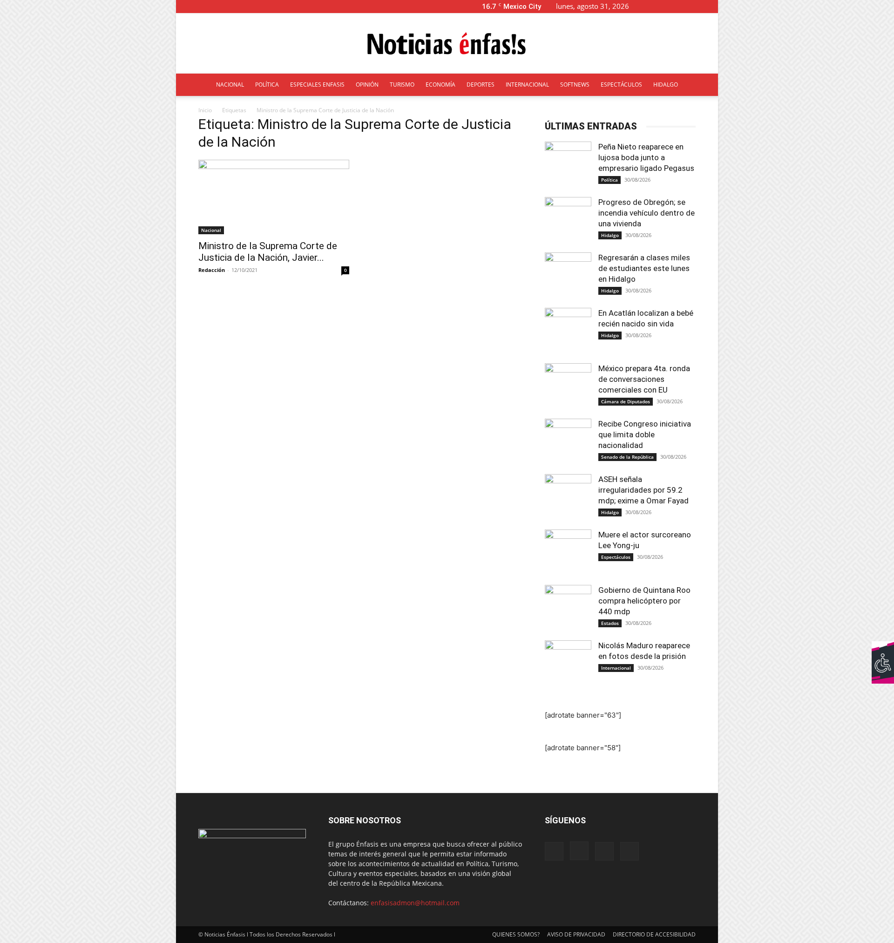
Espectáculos (615, 557)
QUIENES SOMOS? (516, 934)
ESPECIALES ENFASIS (317, 84)
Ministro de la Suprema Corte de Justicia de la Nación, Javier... (267, 251)
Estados (610, 623)
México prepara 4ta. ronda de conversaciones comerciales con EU (644, 379)
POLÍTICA (267, 84)
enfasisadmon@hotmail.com (415, 902)
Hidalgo (610, 235)
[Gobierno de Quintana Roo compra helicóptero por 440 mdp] (568, 608)
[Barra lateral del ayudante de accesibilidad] (883, 652)
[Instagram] (680, 6)
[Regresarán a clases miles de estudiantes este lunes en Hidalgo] (568, 275)
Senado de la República (627, 457)
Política (609, 179)
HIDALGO (665, 84)
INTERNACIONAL (527, 84)
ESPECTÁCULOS (621, 84)
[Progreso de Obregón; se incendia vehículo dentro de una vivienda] (568, 220)
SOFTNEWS (574, 84)
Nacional (211, 230)
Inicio (205, 110)
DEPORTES (480, 84)
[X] (696, 6)
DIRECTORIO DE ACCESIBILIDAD (654, 934)
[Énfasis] (447, 44)
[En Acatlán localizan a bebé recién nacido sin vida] (568, 331)
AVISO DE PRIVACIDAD (576, 934)
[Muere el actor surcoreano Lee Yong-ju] (568, 552)
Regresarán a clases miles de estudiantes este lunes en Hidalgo (644, 268)
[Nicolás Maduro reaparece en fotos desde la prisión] (568, 663)
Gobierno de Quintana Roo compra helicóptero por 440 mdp (644, 600)
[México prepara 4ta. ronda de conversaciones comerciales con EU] (568, 386)
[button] (651, 6)
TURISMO (402, 84)
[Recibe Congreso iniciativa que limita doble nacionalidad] (568, 442)
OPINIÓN (367, 84)
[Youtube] (711, 6)
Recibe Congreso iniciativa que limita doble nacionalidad (644, 434)
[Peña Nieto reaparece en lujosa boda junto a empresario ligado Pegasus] (568, 165)
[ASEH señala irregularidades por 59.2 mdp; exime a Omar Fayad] (568, 497)
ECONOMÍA (440, 84)
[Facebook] (665, 6)
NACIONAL (230, 84)
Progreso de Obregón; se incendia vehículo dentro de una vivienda (646, 212)
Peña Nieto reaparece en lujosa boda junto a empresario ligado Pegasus (646, 157)
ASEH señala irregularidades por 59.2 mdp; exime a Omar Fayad (643, 490)
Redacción (211, 269)
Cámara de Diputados (625, 401)
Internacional (616, 668)
